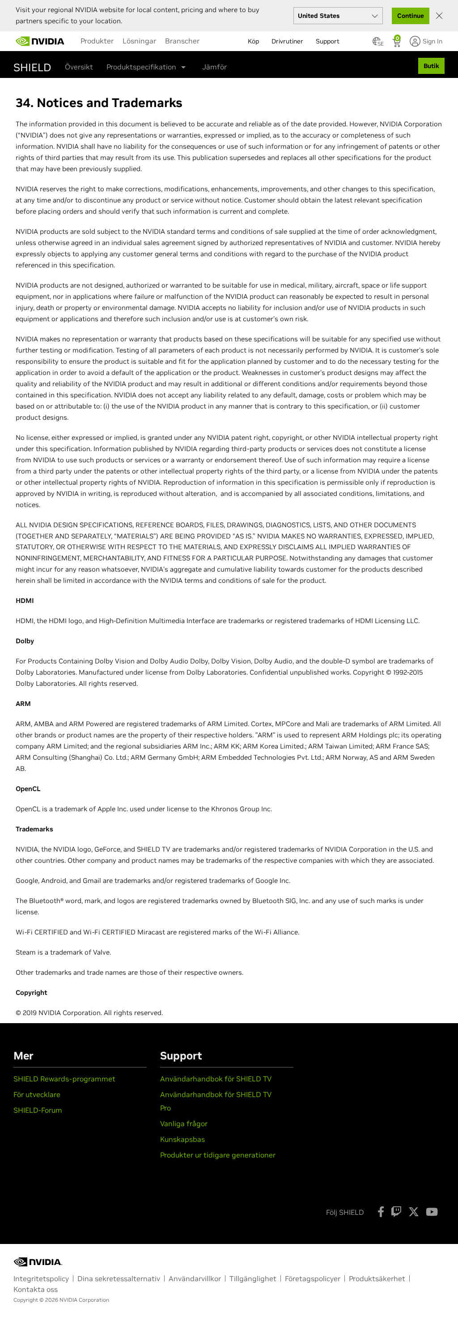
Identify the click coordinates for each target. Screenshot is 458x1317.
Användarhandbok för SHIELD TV (215, 1078)
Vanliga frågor (184, 1123)
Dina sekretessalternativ (118, 1278)
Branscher (182, 40)
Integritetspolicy (41, 1278)
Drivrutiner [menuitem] (287, 41)
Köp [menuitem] (253, 41)
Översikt (79, 66)
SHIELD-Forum (37, 1110)
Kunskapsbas (182, 1139)
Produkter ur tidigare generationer (218, 1154)
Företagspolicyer (312, 1278)
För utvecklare (36, 1094)
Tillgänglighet (252, 1278)
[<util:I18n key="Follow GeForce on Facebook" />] (380, 1211)
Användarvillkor (195, 1278)
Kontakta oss (35, 1289)
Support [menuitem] (327, 41)
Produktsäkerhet (377, 1278)
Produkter (97, 40)
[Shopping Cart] (397, 44)
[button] (376, 43)
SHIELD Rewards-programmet (64, 1078)
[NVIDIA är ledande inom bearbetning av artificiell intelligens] (40, 41)
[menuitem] (97, 40)
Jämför (214, 66)
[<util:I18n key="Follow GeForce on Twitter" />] (413, 1211)
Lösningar (139, 40)
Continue (410, 16)
